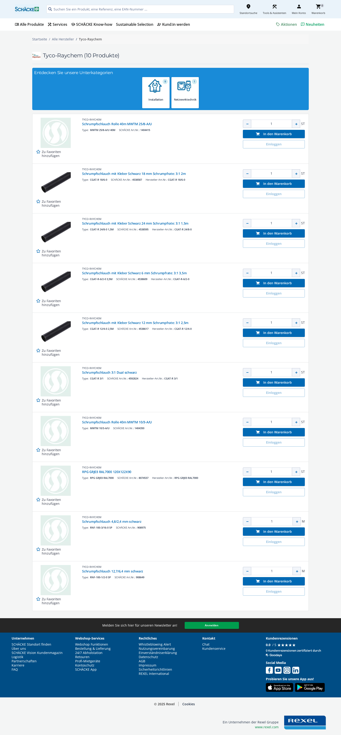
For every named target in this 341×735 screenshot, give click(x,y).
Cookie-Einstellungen (296, 721)
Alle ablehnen (296, 704)
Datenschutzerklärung (96, 714)
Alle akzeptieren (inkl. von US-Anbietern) (296, 685)
